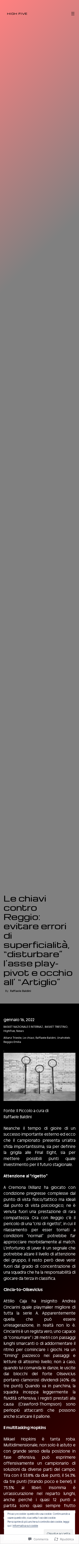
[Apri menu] (72, 13)
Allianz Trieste (13, 1037)
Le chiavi (28, 1037)
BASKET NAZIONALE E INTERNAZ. (23, 1026)
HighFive (9, 1031)
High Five (17, 13)
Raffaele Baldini (46, 1037)
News (20, 1031)
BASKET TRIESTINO (56, 1026)
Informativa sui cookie (25, 1525)
